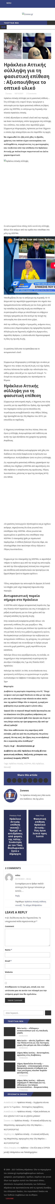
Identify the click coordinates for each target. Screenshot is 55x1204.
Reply (17, 895)
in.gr (12, 746)
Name (8, 950)
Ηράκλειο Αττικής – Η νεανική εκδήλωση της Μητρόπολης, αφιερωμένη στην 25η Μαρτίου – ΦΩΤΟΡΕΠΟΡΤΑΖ (27, 1125)
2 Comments (31, 94)
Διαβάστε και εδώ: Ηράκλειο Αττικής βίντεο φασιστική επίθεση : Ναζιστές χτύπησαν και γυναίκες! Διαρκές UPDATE (25, 754)
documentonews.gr (26, 746)
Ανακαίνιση (8, 1102)
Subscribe (9, 1198)
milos (17, 875)
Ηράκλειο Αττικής (16, 763)
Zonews (9, 94)
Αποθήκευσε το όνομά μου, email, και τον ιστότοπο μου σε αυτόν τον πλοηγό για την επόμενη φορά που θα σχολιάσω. (26, 990)
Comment (9, 926)
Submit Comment (15, 1000)
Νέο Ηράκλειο (38, 763)
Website (9, 972)
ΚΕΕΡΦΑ (27, 763)
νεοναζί (7, 767)
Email (8, 961)
